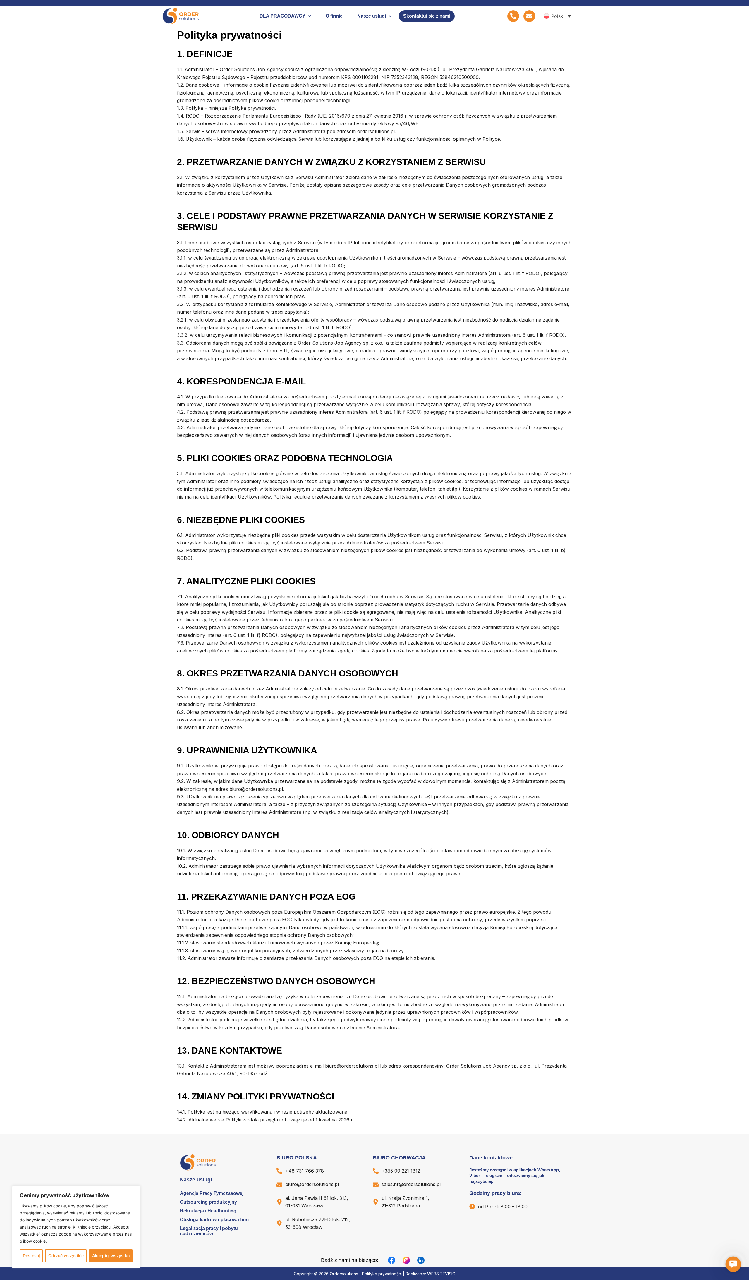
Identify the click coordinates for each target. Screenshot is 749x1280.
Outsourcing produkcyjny (208, 1202)
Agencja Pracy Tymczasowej (211, 1193)
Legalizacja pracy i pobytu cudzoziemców (209, 1231)
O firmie (334, 15)
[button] (285, 16)
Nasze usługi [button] (371, 15)
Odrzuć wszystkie (66, 1255)
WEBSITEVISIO (441, 1273)
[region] (76, 1227)
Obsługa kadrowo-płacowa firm (214, 1219)
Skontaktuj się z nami (426, 15)
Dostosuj (31, 1255)
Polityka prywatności (382, 1273)
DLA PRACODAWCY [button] (282, 15)
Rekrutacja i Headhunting (208, 1210)
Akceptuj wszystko (111, 1255)
